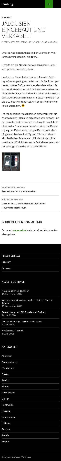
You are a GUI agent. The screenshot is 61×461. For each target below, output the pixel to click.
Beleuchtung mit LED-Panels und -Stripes (24, 312)
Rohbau (6, 429)
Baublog (7, 4)
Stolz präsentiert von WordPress (16, 457)
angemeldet (20, 230)
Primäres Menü (57, 4)
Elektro (7, 17)
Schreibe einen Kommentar (43, 42)
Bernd (24, 42)
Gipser (5, 398)
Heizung (6, 410)
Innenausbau (9, 416)
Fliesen (5, 386)
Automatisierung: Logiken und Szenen (22, 321)
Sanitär (5, 435)
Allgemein (7, 355)
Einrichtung (8, 368)
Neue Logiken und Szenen (15, 290)
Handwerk (7, 404)
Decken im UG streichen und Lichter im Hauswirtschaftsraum (23, 203)
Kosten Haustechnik (13, 330)
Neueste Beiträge (11, 256)
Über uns (6, 268)
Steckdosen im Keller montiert (19, 189)
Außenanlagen (9, 361)
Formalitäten (8, 392)
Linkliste (6, 262)
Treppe (5, 441)
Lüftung (6, 423)
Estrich (5, 380)
